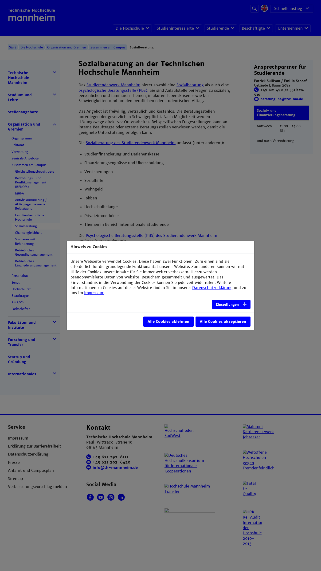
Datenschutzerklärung (212, 287)
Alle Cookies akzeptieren (223, 321)
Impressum (94, 292)
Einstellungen (227, 304)
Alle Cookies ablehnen (168, 321)
